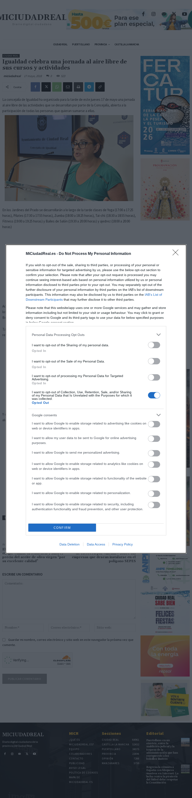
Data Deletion (69, 544)
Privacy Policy (122, 544)
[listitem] (96, 334)
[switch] (154, 345)
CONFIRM (62, 527)
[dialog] (96, 399)
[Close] (177, 253)
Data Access (96, 544)
